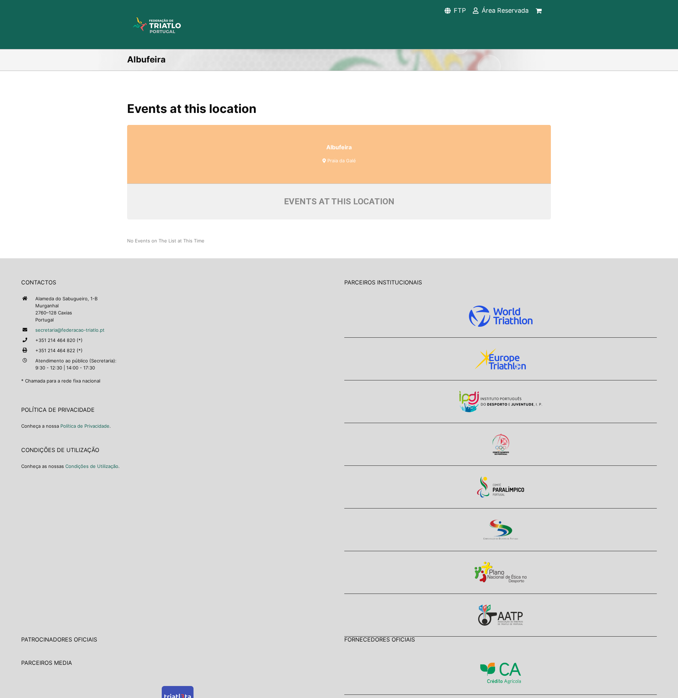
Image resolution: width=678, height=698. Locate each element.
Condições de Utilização (91, 466)
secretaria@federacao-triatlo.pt (70, 330)
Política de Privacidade (84, 426)
